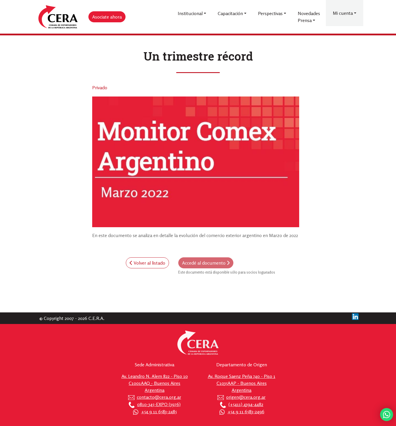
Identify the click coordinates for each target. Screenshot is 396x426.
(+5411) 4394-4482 (245, 404)
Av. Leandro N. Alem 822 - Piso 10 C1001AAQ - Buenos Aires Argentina (154, 383)
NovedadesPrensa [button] (309, 16)
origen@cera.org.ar (246, 397)
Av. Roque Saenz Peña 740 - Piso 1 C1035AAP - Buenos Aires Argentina (241, 383)
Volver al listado (148, 263)
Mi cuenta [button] (343, 13)
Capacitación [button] (230, 13)
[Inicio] (58, 17)
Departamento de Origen (241, 364)
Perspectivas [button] (270, 13)
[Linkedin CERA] (355, 316)
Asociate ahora (107, 17)
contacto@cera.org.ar (159, 397)
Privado (99, 87)
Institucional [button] (190, 13)
